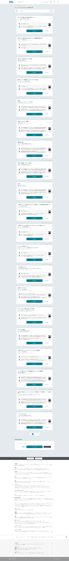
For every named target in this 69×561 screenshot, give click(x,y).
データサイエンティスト (43, 503)
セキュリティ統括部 (21, 329)
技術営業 (26, 478)
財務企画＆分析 (16, 465)
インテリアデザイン (20, 482)
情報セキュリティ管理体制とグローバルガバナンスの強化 (28, 79)
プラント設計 (37, 481)
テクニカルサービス (29, 478)
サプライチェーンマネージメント (39, 527)
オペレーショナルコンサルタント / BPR (24, 487)
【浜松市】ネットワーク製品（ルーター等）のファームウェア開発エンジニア (31, 225)
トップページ (16, 5)
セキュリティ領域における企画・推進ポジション (26, 17)
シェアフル (21, 549)
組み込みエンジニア (40, 498)
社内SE (19, 100)
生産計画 (29, 527)
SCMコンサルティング (33, 527)
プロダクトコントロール (40, 473)
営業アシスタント (48, 531)
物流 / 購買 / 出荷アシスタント (26, 531)
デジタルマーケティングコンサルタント (41, 485)
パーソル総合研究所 (23, 544)
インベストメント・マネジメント (18, 473)
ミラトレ (23, 549)
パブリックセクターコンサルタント (32, 487)
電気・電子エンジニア (31, 491)
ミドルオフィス (23, 473)
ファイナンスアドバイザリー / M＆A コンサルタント (20, 486)
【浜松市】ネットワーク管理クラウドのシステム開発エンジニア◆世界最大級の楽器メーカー (34, 204)
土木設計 (25, 481)
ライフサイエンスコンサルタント (33, 486)
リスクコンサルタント (39, 487)
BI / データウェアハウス (26, 503)
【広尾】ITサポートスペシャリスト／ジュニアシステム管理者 (29, 350)
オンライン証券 (27, 473)
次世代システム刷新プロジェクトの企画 (25, 58)
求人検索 (18, 5)
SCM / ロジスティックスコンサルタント (46, 487)
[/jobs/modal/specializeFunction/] (20, 443)
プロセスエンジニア (34, 477)
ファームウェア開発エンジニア (23, 246)
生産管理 (20, 465)
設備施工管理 (41, 481)
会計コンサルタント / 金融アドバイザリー (19, 485)
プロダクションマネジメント (35, 499)
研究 (46, 473)
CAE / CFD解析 (16, 498)
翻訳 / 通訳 (52, 531)
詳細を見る (34, 51)
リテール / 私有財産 (50, 473)
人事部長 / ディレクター (26, 495)
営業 (44, 469)
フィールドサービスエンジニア (37, 491)
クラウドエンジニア (38, 503)
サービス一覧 (51, 548)
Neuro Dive (26, 549)
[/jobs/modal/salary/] (30, 443)
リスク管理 (16, 474)
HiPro (28, 549)
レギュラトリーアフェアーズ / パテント (18, 478)
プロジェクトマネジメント (33, 469)
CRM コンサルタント (26, 485)
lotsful (18, 549)
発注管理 (26, 527)
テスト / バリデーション (48, 469)
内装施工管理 (16, 482)
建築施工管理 (16, 481)
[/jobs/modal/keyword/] (44, 443)
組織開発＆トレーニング (21, 495)
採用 (43, 495)
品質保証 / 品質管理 (39, 469)
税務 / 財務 (23, 465)
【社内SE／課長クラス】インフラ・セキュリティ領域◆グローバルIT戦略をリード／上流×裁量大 (34, 392)
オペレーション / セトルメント (33, 473)
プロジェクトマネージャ (25, 482)
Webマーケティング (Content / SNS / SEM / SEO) (30, 523)
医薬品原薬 (16, 477)
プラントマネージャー (21, 499)
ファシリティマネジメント (48, 481)
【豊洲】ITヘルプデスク (22, 287)
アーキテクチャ (16, 503)
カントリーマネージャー (20, 477)
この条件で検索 (34, 446)
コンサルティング (16, 491)
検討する (48, 51)
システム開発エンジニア (22, 267)
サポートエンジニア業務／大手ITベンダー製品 (26, 308)
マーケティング (22, 469)
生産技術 (29, 469)
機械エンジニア (25, 469)
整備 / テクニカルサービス (17, 469)
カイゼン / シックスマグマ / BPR (18, 527)
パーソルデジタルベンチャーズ (18, 544)
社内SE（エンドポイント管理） (23, 121)
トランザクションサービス (27, 474)
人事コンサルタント (28, 486)
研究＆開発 (42, 469)
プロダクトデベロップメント (26, 499)
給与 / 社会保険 (40, 495)
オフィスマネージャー (39, 531)
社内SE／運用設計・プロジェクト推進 (24, 163)
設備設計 (44, 481)
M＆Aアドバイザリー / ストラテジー (41, 486)
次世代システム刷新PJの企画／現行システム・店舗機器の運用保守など (30, 38)
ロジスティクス (23, 527)
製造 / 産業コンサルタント (17, 487)
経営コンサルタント (47, 486)
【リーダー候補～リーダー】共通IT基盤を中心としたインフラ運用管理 (30, 371)
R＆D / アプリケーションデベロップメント (47, 477)
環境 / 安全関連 (29, 481)
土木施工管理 (22, 481)
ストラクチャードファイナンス (21, 474)
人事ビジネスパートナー (32, 495)
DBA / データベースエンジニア (49, 503)
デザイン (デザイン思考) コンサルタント (32, 485)
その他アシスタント (44, 531)
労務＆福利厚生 (16, 495)
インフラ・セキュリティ (22, 413)
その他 (37, 473)
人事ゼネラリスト (37, 495)
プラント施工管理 (33, 481)
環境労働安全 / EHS (25, 477)
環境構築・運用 (20, 142)
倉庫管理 (44, 527)
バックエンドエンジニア (21, 503)
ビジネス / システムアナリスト (32, 503)
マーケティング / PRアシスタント (32, 531)
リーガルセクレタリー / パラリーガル (18, 531)
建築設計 (19, 481)
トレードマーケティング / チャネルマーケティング (20, 523)
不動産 (44, 473)
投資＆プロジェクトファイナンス (44, 491)
